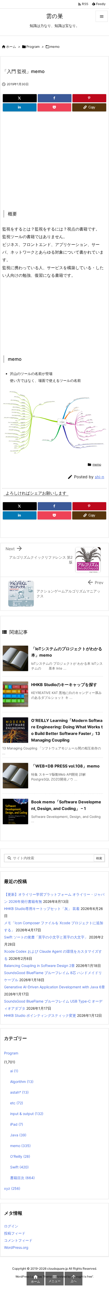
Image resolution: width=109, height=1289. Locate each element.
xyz (12, 1188)
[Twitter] (20, 98)
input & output (26, 1113)
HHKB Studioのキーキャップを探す (64, 684)
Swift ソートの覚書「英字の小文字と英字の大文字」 (46, 937)
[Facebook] (54, 98)
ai (14, 1071)
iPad (16, 1124)
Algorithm (21, 1081)
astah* (19, 1092)
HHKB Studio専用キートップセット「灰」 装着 (42, 908)
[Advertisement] (44, 159)
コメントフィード (18, 1240)
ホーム (11, 47)
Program (33, 47)
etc (16, 1103)
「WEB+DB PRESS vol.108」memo (65, 766)
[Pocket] (54, 107)
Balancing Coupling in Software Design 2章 (39, 965)
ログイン (11, 1226)
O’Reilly (20, 1156)
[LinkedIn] (20, 107)
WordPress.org (16, 1247)
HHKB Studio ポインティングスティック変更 (40, 1015)
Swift (19, 1167)
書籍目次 (22, 1178)
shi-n (99, 476)
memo (55, 47)
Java (18, 1135)
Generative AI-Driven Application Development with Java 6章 (54, 987)
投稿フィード (14, 1233)
